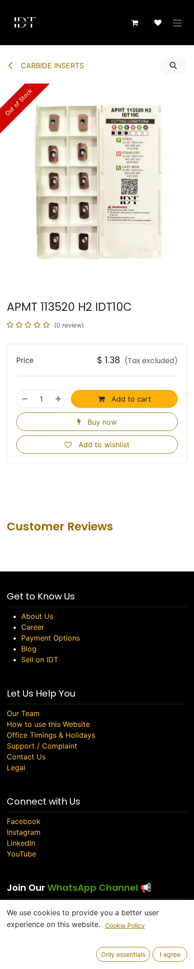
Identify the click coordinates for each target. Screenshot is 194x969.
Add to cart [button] (130, 398)
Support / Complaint (42, 745)
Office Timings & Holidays (51, 735)
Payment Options (50, 637)
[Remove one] (25, 398)
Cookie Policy (125, 925)
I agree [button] (170, 954)
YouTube (21, 853)
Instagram (24, 832)
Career (32, 627)
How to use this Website (48, 724)
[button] (173, 65)
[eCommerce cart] (134, 22)
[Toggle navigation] (177, 22)
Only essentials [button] (123, 954)
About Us (37, 616)
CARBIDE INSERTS (51, 65)
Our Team (23, 713)
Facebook (24, 821)
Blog (29, 648)
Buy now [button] (101, 421)
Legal (16, 767)
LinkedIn (21, 842)
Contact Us (26, 756)
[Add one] (58, 398)
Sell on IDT (39, 659)
